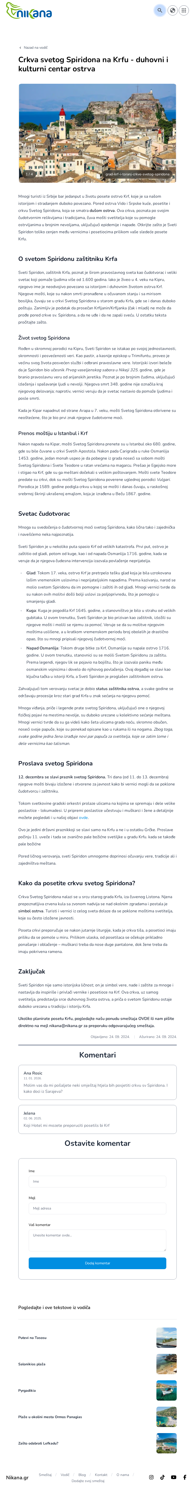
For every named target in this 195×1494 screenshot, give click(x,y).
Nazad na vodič (35, 47)
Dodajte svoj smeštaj (88, 1481)
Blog (82, 1474)
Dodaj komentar (97, 1263)
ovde (83, 817)
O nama (123, 1474)
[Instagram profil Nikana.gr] (151, 1477)
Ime (32, 1171)
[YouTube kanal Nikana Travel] (174, 1477)
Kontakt (101, 1474)
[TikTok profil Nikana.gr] (162, 1477)
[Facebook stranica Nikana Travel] (185, 1477)
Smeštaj (45, 1474)
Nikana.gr (17, 1477)
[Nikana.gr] (29, 10)
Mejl (32, 1198)
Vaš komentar (40, 1224)
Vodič (65, 1474)
